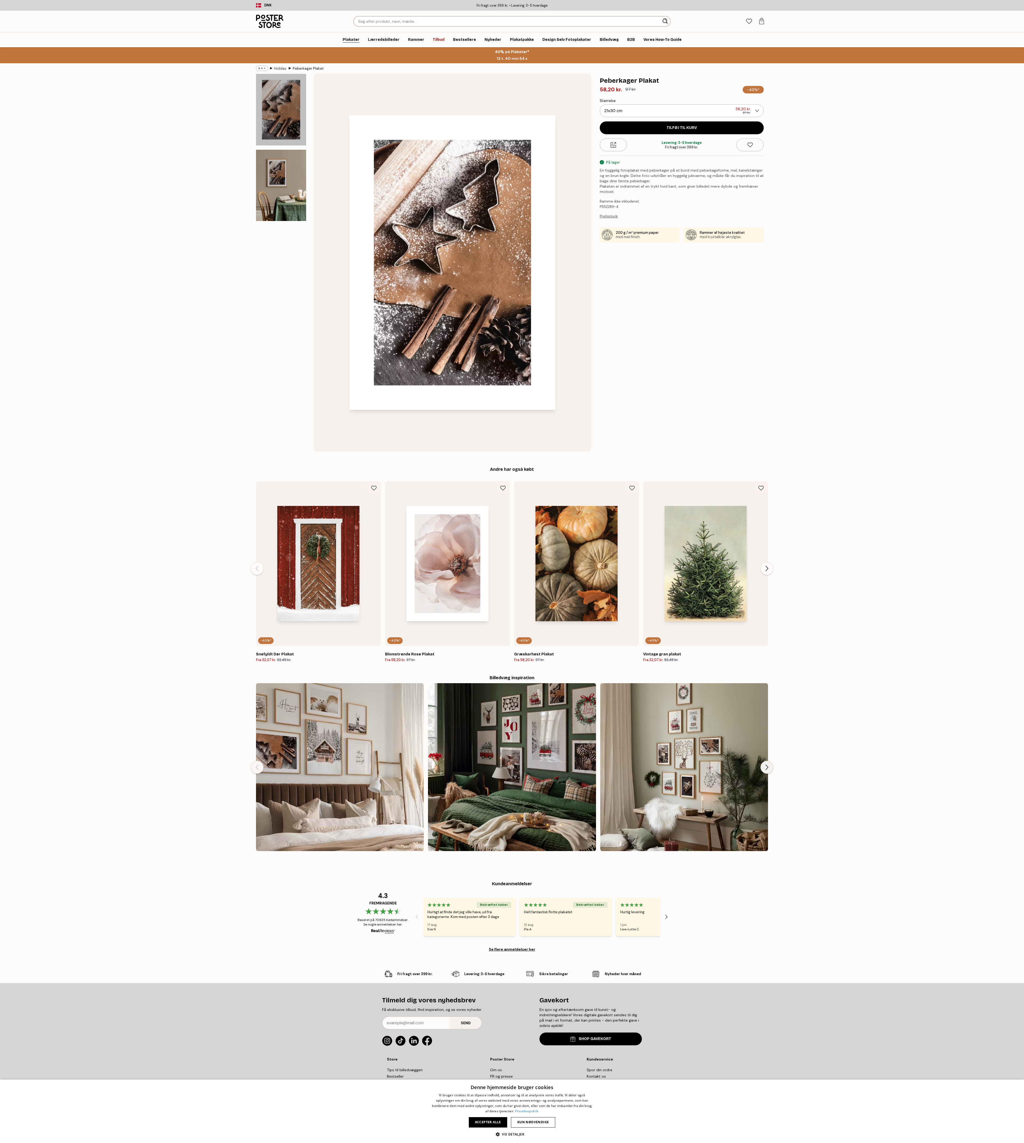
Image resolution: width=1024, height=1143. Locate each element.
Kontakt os (596, 1076)
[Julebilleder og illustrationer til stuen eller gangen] (684, 767)
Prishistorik (609, 216)
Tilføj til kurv (682, 127)
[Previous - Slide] (257, 568)
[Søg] (666, 21)
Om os (496, 1069)
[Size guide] (613, 145)
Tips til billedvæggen (405, 1069)
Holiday (280, 68)
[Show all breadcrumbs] (262, 68)
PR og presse (501, 1076)
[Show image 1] (281, 110)
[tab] (749, 21)
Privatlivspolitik (526, 1111)
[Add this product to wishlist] (750, 145)
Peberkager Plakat (308, 68)
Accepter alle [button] (488, 1122)
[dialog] (512, 1111)
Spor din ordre (599, 1069)
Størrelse (608, 100)
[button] (512, 1134)
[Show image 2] (281, 185)
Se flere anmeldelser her (512, 949)
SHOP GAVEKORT (595, 1039)
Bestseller (395, 1076)
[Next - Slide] (767, 568)
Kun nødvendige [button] (533, 1122)
